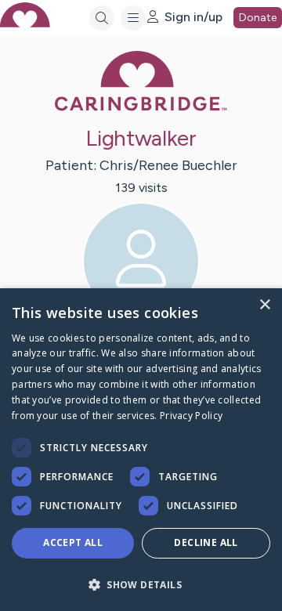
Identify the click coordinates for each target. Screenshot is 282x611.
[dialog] (141, 449)
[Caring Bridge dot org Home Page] (141, 107)
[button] (141, 584)
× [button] (264, 305)
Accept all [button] (73, 542)
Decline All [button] (205, 542)
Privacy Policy (191, 415)
